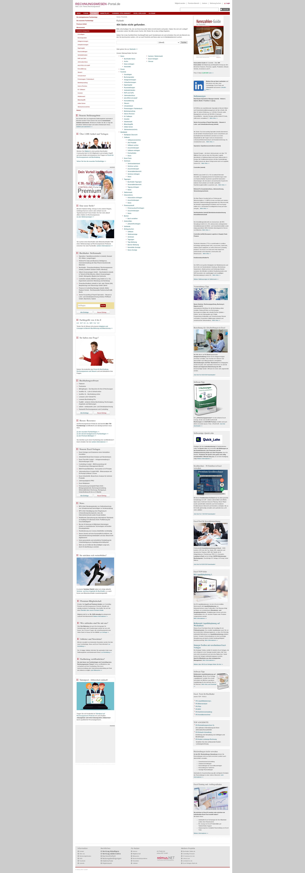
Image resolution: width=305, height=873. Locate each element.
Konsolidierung (129, 101)
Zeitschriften (128, 221)
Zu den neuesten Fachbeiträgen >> (88, 432)
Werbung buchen (215, 3)
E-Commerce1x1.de (189, 856)
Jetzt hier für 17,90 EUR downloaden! (204, 514)
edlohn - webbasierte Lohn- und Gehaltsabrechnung (96, 407)
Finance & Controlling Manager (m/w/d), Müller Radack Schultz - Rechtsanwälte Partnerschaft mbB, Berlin (95, 290)
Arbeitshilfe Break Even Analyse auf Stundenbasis (95, 457)
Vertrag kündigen (110, 851)
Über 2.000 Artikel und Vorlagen (94, 133)
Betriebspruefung (129, 111)
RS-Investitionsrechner (203, 714)
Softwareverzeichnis (134, 140)
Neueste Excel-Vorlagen (89, 449)
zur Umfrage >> (104, 632)
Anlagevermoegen (130, 80)
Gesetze (126, 119)
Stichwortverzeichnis (130, 129)
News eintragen (129, 64)
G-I (85, 323)
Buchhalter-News (129, 59)
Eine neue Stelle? (87, 205)
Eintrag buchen (129, 229)
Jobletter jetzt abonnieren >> (84, 126)
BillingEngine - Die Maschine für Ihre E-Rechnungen (96, 389)
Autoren (204, 3)
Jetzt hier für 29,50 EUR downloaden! (204, 374)
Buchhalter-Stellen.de (189, 851)
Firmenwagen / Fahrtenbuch (133, 108)
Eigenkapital (128, 85)
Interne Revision (129, 114)
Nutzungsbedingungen (111, 858)
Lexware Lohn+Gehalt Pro (87, 397)
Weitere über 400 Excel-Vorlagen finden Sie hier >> (208, 664)
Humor (78, 110)
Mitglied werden (180, 3)
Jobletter (135, 863)
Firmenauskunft (129, 205)
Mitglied (87, 151)
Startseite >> (134, 49)
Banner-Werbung (133, 245)
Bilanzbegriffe (128, 124)
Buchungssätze (129, 77)
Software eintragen (134, 150)
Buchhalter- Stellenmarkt (90, 253)
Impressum (107, 863)
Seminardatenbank (134, 163)
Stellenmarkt (128, 192)
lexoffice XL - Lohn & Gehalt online (90, 391)
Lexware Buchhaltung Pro (87, 399)
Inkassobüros (128, 195)
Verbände (127, 226)
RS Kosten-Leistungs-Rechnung (206, 739)
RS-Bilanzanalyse (201, 704)
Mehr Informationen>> (209, 660)
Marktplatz (104, 13)
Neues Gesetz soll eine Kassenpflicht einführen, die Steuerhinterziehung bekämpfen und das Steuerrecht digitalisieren (96, 535)
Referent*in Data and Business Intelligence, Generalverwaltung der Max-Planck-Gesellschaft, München (95, 263)
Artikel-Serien (128, 127)
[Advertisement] (95, 744)
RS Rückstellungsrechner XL (205, 725)
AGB (80, 858)
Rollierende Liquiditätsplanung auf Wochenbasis (207, 624)
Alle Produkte (132, 142)
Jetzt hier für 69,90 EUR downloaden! (204, 564)
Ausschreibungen (133, 148)
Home (118, 17)
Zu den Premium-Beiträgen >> (86, 436)
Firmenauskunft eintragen (136, 208)
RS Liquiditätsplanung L (203, 574)
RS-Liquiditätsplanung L (203, 701)
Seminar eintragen (134, 174)
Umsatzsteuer (128, 106)
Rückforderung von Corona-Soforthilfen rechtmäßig (95, 531)
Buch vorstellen (133, 218)
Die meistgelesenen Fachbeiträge (86, 17)
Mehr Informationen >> (200, 618)
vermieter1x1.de (187, 861)
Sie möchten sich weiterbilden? (93, 555)
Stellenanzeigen (200, 96)
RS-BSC (198, 709)
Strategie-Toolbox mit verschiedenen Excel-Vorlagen (210, 646)
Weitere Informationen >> (100, 616)
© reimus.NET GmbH (81, 869)
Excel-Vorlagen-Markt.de (190, 863)
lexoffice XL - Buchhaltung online (89, 394)
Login (228, 3)
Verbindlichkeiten (129, 90)
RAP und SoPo (129, 93)
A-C (78, 323)
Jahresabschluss (129, 95)
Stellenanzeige (132, 234)
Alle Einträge (84, 312)
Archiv (126, 61)
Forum (85, 13)
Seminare (127, 161)
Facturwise (82, 386)
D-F (81, 323)
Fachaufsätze (132, 153)
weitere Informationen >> (105, 246)
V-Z (98, 323)
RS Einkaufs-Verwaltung (203, 732)
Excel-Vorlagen (140, 13)
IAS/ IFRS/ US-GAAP (130, 98)
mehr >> (211, 73)
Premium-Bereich (193, 3)
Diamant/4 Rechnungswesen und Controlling (93, 409)
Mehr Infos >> (214, 118)
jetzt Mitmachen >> (96, 670)
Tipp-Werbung (132, 242)
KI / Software (128, 116)
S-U (95, 323)
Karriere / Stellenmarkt (121, 13)
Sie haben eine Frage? (89, 337)
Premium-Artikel (81, 24)
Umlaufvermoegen (130, 82)
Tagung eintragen (133, 187)
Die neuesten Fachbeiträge (84, 20)
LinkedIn (81, 863)
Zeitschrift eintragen (134, 224)
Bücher (126, 216)
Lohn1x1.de (186, 858)
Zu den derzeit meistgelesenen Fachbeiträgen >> (92, 434)
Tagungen (127, 179)
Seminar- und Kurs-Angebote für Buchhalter (91, 591)
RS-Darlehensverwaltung (204, 712)
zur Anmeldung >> (106, 652)
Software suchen (133, 145)
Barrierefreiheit (109, 856)
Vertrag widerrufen (111, 854)
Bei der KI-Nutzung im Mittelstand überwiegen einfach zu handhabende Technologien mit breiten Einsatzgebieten (95, 526)
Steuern (126, 103)
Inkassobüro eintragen (135, 197)
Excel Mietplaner (84, 483)
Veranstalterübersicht (134, 171)
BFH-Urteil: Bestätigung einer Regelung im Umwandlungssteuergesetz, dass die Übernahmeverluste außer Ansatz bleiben (93, 513)
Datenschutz (107, 861)
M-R (91, 323)
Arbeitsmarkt (128, 122)
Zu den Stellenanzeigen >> (85, 217)
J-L (88, 323)
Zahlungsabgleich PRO (86, 481)
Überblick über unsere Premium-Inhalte (92, 610)
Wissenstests (80, 27)
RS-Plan (198, 706)
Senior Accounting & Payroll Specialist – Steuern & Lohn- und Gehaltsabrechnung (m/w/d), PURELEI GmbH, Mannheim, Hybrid (95, 297)
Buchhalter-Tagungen (135, 182)
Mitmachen (136, 856)
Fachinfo (94, 13)
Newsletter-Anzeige (134, 247)
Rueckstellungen (129, 87)
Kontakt (81, 851)
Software (127, 137)
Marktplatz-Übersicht (130, 135)
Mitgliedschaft (137, 853)
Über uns (82, 853)
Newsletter (127, 67)
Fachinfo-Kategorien (82, 31)
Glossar (152, 13)
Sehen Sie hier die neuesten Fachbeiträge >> (91, 161)
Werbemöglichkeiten (85, 856)
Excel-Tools (128, 158)
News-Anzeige (132, 250)
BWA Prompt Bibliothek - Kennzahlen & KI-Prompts (95, 469)
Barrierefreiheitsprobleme (140, 858)
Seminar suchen (133, 166)
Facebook (82, 861)
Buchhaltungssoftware (89, 380)
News (79, 13)
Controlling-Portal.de (189, 853)
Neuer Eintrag (101, 312)
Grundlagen (128, 74)
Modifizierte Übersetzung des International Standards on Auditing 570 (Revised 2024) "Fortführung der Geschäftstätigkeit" (96, 520)
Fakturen (82, 384)
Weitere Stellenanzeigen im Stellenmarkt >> (206, 279)
